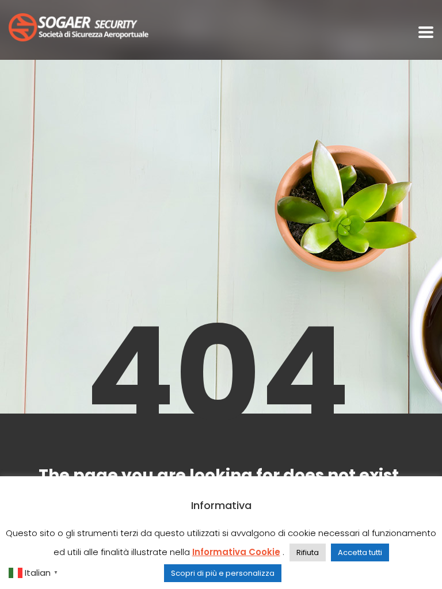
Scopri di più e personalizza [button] (223, 573)
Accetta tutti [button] (360, 552)
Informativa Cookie (236, 552)
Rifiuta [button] (307, 552)
